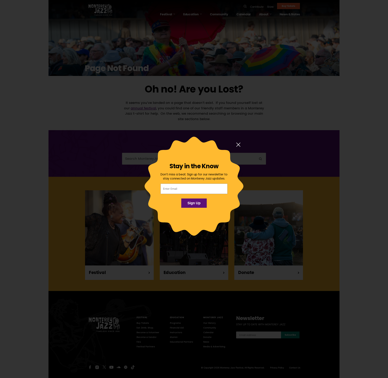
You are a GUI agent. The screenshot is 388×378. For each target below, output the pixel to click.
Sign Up (194, 203)
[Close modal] (238, 145)
